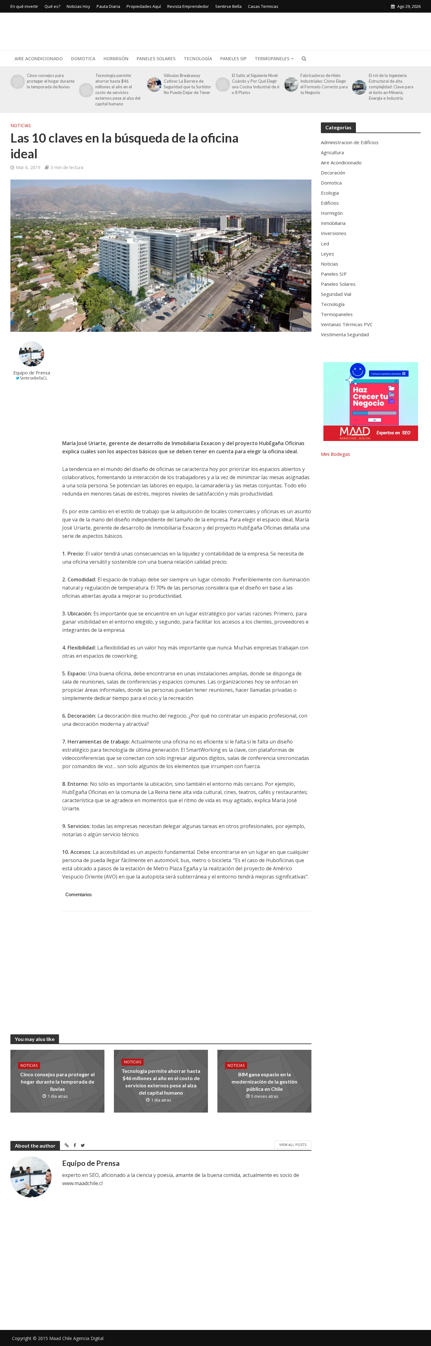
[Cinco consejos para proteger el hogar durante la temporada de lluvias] (17, 81)
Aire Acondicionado (39, 59)
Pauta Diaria (108, 6)
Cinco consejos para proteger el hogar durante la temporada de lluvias (50, 81)
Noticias (20, 125)
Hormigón (115, 59)
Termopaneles (272, 59)
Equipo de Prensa (31, 373)
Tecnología (198, 59)
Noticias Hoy (78, 6)
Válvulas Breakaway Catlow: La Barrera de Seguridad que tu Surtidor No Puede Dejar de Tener (187, 84)
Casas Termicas (263, 6)
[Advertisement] (306, 30)
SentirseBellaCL (33, 378)
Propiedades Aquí (144, 6)
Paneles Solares (156, 59)
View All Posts (292, 1144)
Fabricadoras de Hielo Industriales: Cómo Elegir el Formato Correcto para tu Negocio (324, 84)
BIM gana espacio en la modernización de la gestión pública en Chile (264, 1081)
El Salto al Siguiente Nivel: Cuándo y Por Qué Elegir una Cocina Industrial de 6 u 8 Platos (256, 84)
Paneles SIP (233, 59)
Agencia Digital (88, 1338)
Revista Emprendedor (188, 6)
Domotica (83, 59)
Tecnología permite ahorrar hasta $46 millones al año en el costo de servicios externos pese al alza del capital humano (117, 89)
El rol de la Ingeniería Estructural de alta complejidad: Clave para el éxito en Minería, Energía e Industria (391, 87)
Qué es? (52, 6)
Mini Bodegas (335, 454)
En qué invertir (24, 6)
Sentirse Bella (228, 6)
